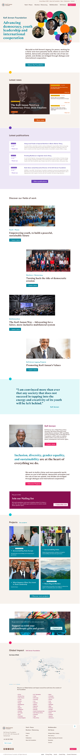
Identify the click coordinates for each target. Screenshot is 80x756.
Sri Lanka (20, 712)
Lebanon (35, 702)
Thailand (51, 714)
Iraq (50, 701)
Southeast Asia (52, 711)
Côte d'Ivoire (21, 697)
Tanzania (36, 714)
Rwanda (35, 709)
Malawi (35, 704)
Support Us (72, 4)
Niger (50, 706)
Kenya (19, 702)
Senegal (51, 709)
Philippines (20, 709)
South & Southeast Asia (39, 711)
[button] (29, 5)
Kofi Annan (63, 4)
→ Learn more (15, 240)
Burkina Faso (21, 696)
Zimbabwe (51, 717)
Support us (57, 628)
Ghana (50, 699)
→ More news (39, 120)
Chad (35, 696)
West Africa (36, 717)
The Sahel (20, 716)
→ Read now (14, 111)
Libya (50, 702)
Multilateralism (54, 4)
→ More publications (40, 181)
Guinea (20, 701)
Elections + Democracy (41, 4)
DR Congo (36, 697)
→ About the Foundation (35, 65)
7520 (8, 739)
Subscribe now (61, 504)
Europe (19, 699)
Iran (34, 701)
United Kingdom (22, 717)
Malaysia (51, 704)
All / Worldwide (37, 694)
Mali (19, 706)
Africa (19, 694)
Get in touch (7, 743)
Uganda (51, 716)
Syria (19, 714)
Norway (35, 707)
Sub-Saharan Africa (38, 712)
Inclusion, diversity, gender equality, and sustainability (39, 457)
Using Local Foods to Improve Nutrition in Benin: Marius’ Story (43, 143)
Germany (36, 699)
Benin (50, 694)
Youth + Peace (28, 4)
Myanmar (36, 706)
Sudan (50, 712)
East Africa (51, 697)
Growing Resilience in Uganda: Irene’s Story (37, 155)
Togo (35, 716)
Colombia (51, 696)
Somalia (20, 711)
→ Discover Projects (33, 484)
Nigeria (19, 707)
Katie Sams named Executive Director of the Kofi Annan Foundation (45, 167)
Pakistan (51, 707)
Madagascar (21, 704)
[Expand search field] (76, 1)
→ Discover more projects (40, 596)
